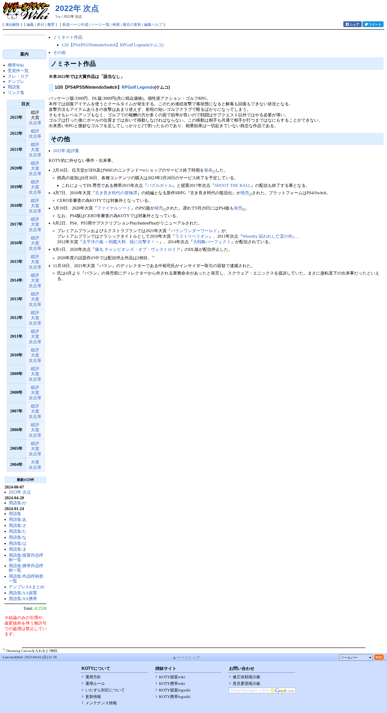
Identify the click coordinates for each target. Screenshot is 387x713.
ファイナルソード (114, 208)
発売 (245, 193)
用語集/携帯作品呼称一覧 (26, 568)
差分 (40, 24)
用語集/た (18, 531)
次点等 (35, 123)
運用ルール (95, 683)
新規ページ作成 (75, 24)
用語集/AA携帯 (23, 598)
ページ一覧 (100, 24)
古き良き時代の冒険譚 (116, 193)
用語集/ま (18, 549)
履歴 (50, 24)
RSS (379, 657)
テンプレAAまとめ (26, 587)
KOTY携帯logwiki (174, 697)
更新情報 (93, 697)
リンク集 (16, 92)
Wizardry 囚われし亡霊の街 (267, 236)
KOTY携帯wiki (172, 683)
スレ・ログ (18, 76)
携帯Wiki (16, 65)
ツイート (375, 24)
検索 (116, 24)
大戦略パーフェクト (212, 242)
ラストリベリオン (192, 236)
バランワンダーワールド (194, 230)
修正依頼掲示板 (246, 677)
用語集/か (18, 503)
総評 (35, 131)
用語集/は (18, 543)
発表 (208, 170)
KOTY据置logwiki (174, 690)
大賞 (35, 149)
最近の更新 (132, 24)
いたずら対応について (105, 690)
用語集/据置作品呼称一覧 (26, 557)
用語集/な (18, 537)
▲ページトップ (186, 657)
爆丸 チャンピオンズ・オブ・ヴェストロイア (137, 249)
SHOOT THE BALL (233, 185)
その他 (59, 52)
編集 (30, 24)
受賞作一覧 (18, 70)
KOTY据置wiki (172, 677)
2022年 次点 (77, 8)
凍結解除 (12, 24)
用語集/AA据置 (23, 593)
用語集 (14, 87)
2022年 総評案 (66, 150)
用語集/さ (18, 525)
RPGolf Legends (138, 87)
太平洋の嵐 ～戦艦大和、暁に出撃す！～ (120, 242)
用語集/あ (18, 519)
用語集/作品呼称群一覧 (26, 578)
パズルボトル (159, 185)
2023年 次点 (20, 492)
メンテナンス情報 (101, 703)
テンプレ (16, 81)
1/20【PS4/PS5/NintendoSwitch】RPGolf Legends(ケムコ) (112, 45)
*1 (153, 256)
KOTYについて (96, 668)
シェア (354, 24)
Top (58, 16)
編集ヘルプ (153, 24)
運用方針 (93, 677)
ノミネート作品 (67, 37)
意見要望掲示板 (246, 683)
